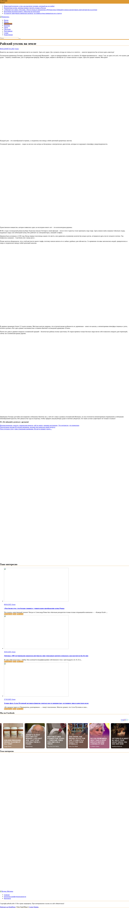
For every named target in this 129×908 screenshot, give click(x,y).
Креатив (7, 25)
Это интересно (63, 425)
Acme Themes (33, 907)
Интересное (8, 24)
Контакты (7, 898)
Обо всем (7, 29)
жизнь (10, 425)
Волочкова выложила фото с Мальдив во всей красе (22, 11)
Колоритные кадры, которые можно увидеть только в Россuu (25, 8)
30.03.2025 (8, 652)
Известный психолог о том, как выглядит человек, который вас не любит (29, 6)
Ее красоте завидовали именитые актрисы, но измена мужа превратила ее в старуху (33, 13)
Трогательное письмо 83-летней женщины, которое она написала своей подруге (27, 427)
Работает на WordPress (7, 907)
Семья (6, 33)
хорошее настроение (50, 425)
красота (15, 425)
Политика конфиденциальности (15, 896)
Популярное (8, 31)
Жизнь (6, 22)
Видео (6, 20)
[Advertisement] (60, 99)
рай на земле (38, 425)
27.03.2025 (8, 699)
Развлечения (8, 35)
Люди (6, 27)
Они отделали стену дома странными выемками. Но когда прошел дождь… (26, 429)
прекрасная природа (26, 425)
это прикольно (74, 425)
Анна (17, 49)
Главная (6, 895)
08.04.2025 (8, 604)
